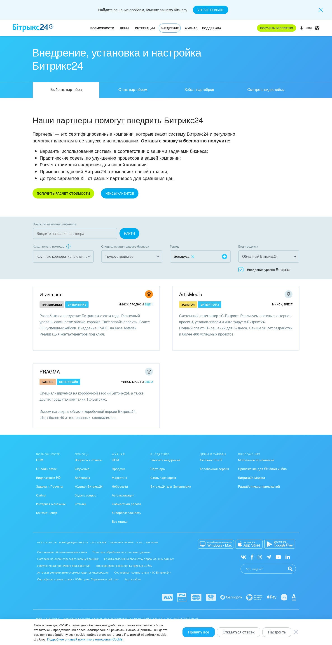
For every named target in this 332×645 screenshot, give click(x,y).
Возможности (102, 28)
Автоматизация (123, 495)
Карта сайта (132, 579)
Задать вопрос (85, 495)
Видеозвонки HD (48, 477)
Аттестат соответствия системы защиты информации (73, 572)
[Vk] (243, 557)
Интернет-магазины (50, 503)
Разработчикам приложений (259, 486)
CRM (39, 460)
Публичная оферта (121, 542)
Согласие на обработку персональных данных (67, 559)
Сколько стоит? (211, 460)
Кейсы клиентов (119, 193)
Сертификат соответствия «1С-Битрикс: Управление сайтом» (78, 579)
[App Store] (249, 544)
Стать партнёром (132, 89)
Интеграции (145, 28)
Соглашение (99, 542)
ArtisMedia (190, 294)
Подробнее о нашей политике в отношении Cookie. (85, 639)
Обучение (82, 468)
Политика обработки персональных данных (121, 552)
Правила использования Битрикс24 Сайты (124, 565)
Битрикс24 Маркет (251, 477)
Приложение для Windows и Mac (262, 468)
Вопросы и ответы (88, 460)
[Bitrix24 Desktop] (216, 544)
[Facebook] (252, 557)
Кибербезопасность (126, 512)
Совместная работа (126, 503)
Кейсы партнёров (199, 89)
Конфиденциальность (73, 542)
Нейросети (120, 486)
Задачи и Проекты (49, 486)
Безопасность (47, 542)
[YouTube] (278, 557)
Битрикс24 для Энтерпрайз (170, 486)
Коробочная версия (214, 468)
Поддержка (211, 28)
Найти (129, 233)
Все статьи (120, 521)
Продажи (118, 468)
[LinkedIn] (287, 557)
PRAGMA (50, 371)
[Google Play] (279, 544)
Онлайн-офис (46, 468)
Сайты (41, 495)
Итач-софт (51, 294)
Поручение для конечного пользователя (63, 565)
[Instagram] (260, 557)
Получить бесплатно (276, 28)
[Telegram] (269, 557)
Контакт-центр (46, 512)
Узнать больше (210, 9)
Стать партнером (163, 477)
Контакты (152, 542)
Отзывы (80, 503)
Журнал (191, 28)
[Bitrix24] (33, 28)
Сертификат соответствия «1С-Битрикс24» (143, 572)
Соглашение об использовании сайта (62, 552)
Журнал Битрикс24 (89, 486)
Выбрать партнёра (66, 89)
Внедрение (170, 28)
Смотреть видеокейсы (266, 89)
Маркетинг (119, 477)
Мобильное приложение (256, 460)
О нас (139, 542)
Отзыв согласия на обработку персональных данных (139, 559)
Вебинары (82, 477)
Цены (124, 28)
